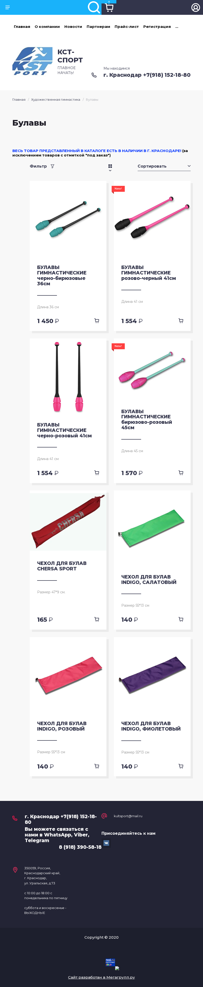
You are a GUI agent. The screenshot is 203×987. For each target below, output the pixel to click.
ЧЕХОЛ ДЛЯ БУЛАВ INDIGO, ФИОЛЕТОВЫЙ (151, 726)
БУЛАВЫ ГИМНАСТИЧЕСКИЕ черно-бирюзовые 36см (61, 276)
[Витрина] (110, 166)
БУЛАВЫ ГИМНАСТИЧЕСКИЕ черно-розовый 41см (64, 430)
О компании (47, 26)
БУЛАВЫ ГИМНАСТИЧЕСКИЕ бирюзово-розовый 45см (146, 420)
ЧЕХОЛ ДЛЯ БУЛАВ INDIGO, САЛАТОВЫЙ (149, 579)
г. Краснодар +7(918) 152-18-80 (147, 75)
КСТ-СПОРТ (70, 56)
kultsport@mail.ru (128, 816)
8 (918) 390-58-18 (80, 847)
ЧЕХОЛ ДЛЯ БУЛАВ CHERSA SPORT (62, 566)
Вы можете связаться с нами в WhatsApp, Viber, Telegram (57, 834)
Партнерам (98, 26)
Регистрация (157, 26)
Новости (73, 26)
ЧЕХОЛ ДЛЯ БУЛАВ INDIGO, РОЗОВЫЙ (62, 726)
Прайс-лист (127, 26)
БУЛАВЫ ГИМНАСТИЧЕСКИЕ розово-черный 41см (148, 273)
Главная (22, 26)
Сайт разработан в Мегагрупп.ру (101, 977)
